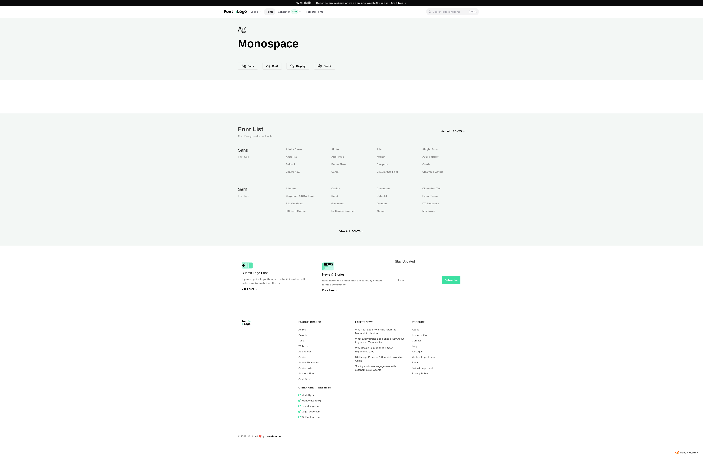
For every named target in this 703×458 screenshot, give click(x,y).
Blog (414, 346)
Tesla (301, 340)
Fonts (269, 11)
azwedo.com (273, 436)
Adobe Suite (305, 368)
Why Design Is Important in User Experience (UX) (374, 349)
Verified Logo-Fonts (423, 357)
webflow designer (247, 434)
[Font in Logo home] (235, 12)
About (415, 329)
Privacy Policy (420, 373)
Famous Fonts (314, 11)
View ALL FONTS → (453, 131)
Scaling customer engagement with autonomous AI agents (375, 368)
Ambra (302, 329)
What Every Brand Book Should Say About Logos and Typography (379, 340)
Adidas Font (305, 351)
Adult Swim (304, 378)
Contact (416, 340)
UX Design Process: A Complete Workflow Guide (379, 359)
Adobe (302, 357)
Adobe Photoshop (308, 362)
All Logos (417, 351)
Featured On (419, 335)
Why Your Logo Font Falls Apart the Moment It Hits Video (375, 331)
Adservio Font (306, 373)
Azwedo (303, 335)
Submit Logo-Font (422, 368)
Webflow (303, 346)
